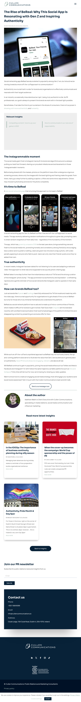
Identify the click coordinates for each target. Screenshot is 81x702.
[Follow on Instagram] (45, 658)
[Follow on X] (36, 658)
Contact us (16, 597)
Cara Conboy (50, 460)
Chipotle (56, 308)
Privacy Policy (75, 695)
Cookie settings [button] (36, 699)
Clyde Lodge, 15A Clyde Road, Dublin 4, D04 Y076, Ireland (29, 622)
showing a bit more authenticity (16, 108)
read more (9, 469)
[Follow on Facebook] (40, 658)
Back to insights (40, 548)
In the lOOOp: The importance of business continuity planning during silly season (21, 450)
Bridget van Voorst (14, 517)
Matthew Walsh (10, 26)
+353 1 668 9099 (14, 606)
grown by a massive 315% (27, 244)
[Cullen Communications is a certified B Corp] (40, 674)
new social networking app (15, 191)
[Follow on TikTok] (49, 658)
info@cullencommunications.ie (19, 614)
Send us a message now (40, 386)
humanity (34, 108)
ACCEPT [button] (47, 699)
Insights (25, 26)
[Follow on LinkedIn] (32, 658)
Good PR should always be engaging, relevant (33, 361)
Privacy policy (9, 688)
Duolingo (30, 293)
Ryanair (21, 293)
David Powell (11, 457)
